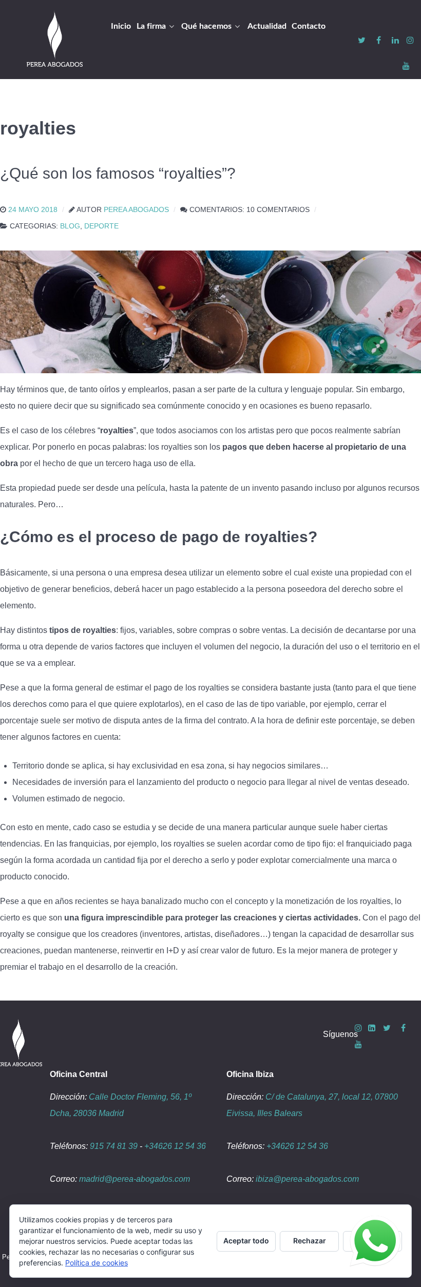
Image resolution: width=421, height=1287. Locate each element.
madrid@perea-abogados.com (134, 1179)
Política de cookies (96, 1262)
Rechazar (309, 1240)
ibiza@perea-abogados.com (307, 1179)
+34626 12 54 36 (175, 1146)
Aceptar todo (246, 1240)
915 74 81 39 (114, 1146)
